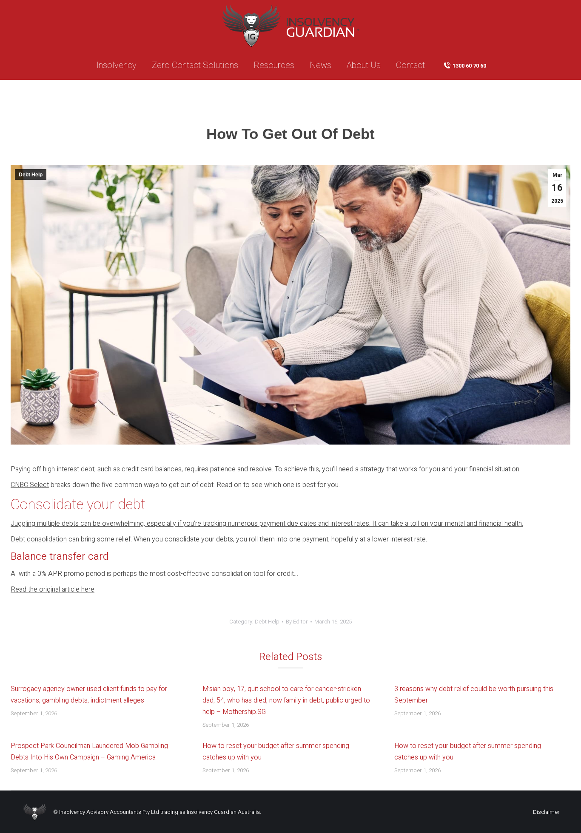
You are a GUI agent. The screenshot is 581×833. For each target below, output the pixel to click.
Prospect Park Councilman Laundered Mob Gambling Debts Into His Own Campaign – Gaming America (89, 751)
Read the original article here (52, 589)
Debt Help (31, 175)
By (297, 622)
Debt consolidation (39, 539)
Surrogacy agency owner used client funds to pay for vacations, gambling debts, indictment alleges (89, 695)
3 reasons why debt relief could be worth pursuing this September (473, 695)
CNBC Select (30, 485)
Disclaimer (546, 812)
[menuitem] (116, 65)
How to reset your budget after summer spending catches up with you (275, 751)
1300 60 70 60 (469, 65)
